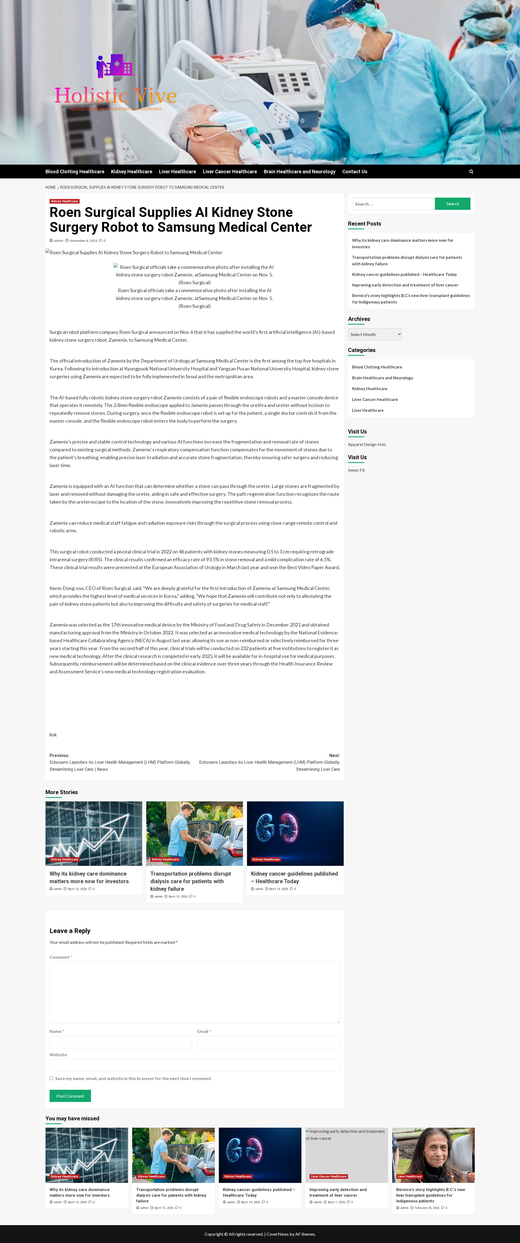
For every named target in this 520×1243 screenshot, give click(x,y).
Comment (61, 957)
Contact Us (354, 171)
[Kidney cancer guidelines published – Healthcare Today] (295, 833)
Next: (269, 762)
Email (204, 1031)
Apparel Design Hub (367, 444)
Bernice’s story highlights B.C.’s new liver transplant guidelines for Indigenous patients (411, 298)
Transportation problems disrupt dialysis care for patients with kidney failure (190, 881)
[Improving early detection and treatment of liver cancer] (347, 1155)
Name (57, 1031)
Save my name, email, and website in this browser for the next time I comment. (133, 1078)
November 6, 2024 (83, 241)
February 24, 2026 (427, 1208)
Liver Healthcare (177, 171)
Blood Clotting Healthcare (75, 171)
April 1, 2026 (336, 1202)
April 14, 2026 (278, 889)
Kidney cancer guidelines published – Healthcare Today (404, 274)
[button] (471, 171)
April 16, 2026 (77, 889)
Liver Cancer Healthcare (230, 171)
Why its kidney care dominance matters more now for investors (402, 243)
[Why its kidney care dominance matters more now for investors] (94, 833)
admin (58, 241)
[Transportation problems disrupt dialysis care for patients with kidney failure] (194, 833)
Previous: (120, 762)
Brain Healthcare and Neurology (300, 171)
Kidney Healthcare (131, 171)
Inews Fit (356, 469)
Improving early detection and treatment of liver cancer (405, 284)
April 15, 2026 (178, 896)
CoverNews (277, 1234)
